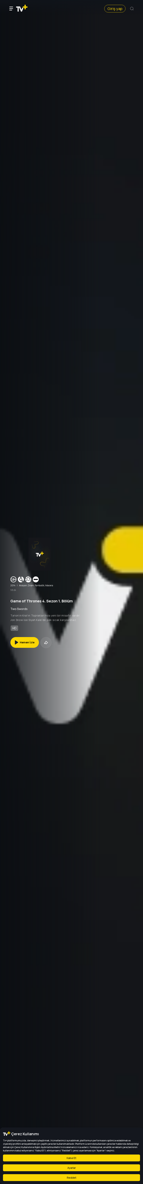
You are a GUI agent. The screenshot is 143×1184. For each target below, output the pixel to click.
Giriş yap (114, 8)
